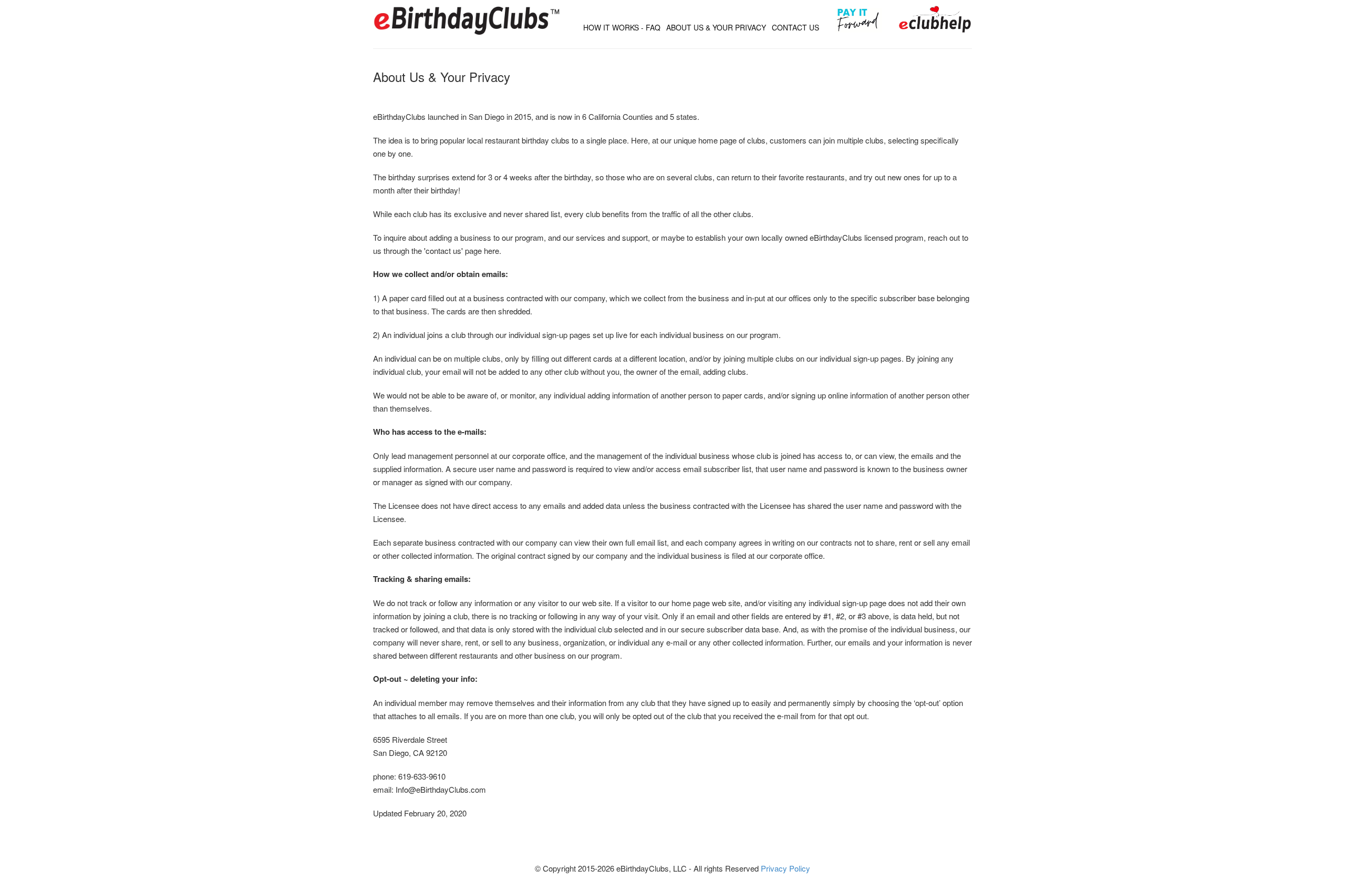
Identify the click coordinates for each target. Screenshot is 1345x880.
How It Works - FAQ (621, 27)
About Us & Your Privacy (716, 27)
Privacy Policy (785, 868)
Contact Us (795, 27)
